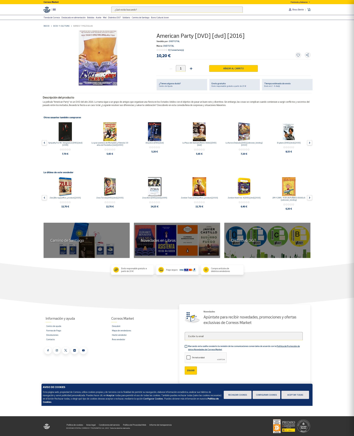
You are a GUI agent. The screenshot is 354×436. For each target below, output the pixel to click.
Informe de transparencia (160, 425)
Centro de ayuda (53, 326)
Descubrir (116, 326)
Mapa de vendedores (121, 330)
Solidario (126, 17)
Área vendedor (118, 339)
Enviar (191, 370)
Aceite (98, 17)
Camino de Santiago (140, 17)
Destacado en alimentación (74, 17)
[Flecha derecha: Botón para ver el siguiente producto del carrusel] (309, 142)
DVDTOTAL (174, 41)
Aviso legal (91, 425)
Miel (104, 17)
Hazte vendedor (119, 335)
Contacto (50, 339)
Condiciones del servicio (109, 425)
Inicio (47, 26)
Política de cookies (75, 425)
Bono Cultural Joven (160, 17)
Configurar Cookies (266, 395)
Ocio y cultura (61, 26)
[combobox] (177, 10)
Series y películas (83, 26)
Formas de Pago (53, 330)
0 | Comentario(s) (176, 50)
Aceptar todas (295, 395)
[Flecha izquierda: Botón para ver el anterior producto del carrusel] (44, 142)
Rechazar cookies (237, 395)
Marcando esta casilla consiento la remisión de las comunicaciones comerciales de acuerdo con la (244, 348)
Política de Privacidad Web (134, 425)
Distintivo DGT (114, 17)
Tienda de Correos (52, 17)
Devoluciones (52, 335)
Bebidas (90, 17)
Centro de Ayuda (165, 86)
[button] (191, 68)
